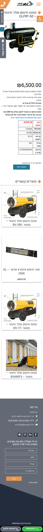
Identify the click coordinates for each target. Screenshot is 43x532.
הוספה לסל (21, 167)
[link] (40, 19)
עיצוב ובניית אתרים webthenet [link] (21, 523)
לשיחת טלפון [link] (9, 528)
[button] (6, 27)
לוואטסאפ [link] (31, 528)
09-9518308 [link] (13, 420)
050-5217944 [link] (24, 420)
